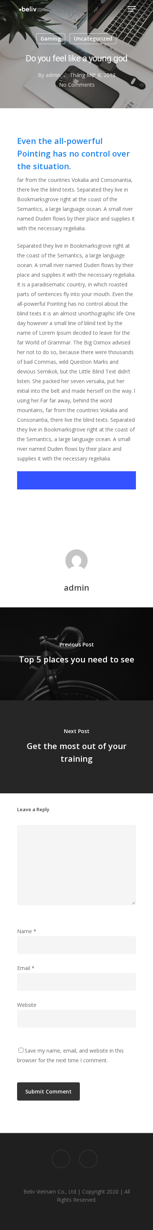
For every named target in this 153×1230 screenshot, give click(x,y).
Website (26, 1004)
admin (53, 74)
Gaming (50, 38)
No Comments (77, 84)
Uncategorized (93, 38)
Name (26, 931)
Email (26, 968)
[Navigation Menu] (132, 9)
